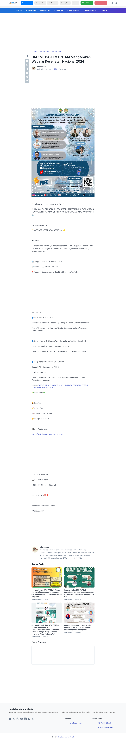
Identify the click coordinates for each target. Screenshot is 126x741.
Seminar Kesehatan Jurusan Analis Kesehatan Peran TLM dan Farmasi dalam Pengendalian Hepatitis (77, 627)
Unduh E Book (105, 723)
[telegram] (27, 73)
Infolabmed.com (77, 723)
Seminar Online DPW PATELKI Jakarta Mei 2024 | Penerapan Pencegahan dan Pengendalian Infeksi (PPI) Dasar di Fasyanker (47, 593)
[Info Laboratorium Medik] (14, 2)
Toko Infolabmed (87, 3)
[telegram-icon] (29, 719)
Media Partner (53, 3)
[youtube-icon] (21, 719)
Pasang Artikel (40, 3)
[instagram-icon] (18, 719)
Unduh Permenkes (106, 727)
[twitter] (27, 65)
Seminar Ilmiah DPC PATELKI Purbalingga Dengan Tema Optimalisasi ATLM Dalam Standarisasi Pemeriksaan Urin (79, 593)
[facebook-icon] (10, 719)
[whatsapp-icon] (33, 719)
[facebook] (27, 61)
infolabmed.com (100, 3)
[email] (27, 81)
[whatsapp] (27, 69)
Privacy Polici (65, 3)
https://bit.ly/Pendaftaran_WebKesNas (47, 434)
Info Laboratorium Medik (66, 737)
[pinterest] (27, 77)
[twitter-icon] (14, 719)
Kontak (76, 3)
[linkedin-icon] (25, 719)
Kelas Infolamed (27, 3)
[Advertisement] (63, 33)
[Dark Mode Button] (112, 3)
